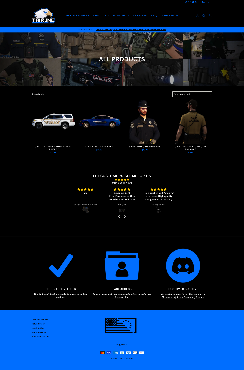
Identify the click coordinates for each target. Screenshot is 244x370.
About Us (169, 15)
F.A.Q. (154, 15)
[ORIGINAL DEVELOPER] (61, 265)
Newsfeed (140, 15)
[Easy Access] (122, 265)
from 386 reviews (122, 182)
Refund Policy (38, 324)
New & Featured (77, 15)
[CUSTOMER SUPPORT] (183, 265)
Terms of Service (40, 320)
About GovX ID (39, 332)
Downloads (121, 15)
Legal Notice (38, 328)
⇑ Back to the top (40, 336)
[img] (122, 179)
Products (100, 15)
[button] (120, 216)
